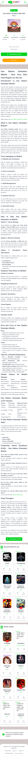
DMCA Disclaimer (9, 753)
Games (14, 10)
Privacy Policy (8, 750)
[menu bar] (2, 2)
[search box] (25, 2)
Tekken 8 (20, 666)
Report (15, 60)
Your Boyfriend (21, 563)
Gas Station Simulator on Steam (19, 119)
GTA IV (7, 563)
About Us (15, 750)
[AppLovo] (14, 2)
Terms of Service (19, 753)
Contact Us (20, 750)
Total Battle (7, 643)
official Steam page (17, 494)
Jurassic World (21, 690)
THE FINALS (20, 643)
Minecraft (7, 714)
